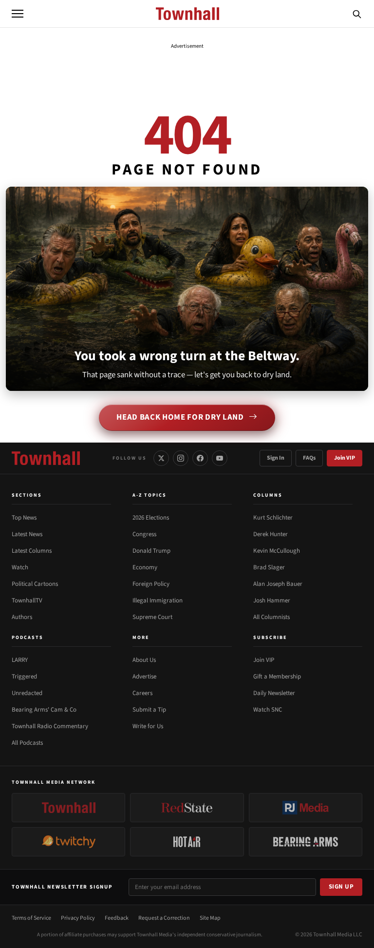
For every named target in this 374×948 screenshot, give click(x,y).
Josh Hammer (271, 600)
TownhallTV (27, 600)
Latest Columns (32, 550)
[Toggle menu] (17, 13)
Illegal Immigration (157, 600)
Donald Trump (151, 550)
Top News (24, 517)
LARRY (20, 660)
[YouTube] (219, 458)
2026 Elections (150, 517)
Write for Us (147, 726)
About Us (144, 660)
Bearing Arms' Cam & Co (44, 709)
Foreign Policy (150, 584)
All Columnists (271, 617)
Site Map (210, 918)
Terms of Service (31, 918)
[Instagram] (180, 458)
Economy (144, 567)
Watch (20, 567)
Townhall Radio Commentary (50, 726)
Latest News (27, 534)
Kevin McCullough (276, 550)
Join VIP (344, 458)
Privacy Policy (78, 918)
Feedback (117, 918)
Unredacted (27, 693)
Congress (144, 534)
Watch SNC (267, 709)
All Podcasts (27, 742)
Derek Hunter (270, 534)
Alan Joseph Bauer (277, 584)
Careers (142, 693)
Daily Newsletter (274, 693)
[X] (161, 458)
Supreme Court (152, 617)
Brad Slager (269, 567)
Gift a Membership (277, 676)
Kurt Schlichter (273, 517)
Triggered (24, 676)
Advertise (144, 676)
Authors (22, 617)
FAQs (309, 458)
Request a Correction (164, 918)
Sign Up (341, 886)
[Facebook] (200, 458)
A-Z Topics (149, 495)
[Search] (357, 13)
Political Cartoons (35, 584)
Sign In (275, 458)
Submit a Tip (149, 709)
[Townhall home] (46, 458)
